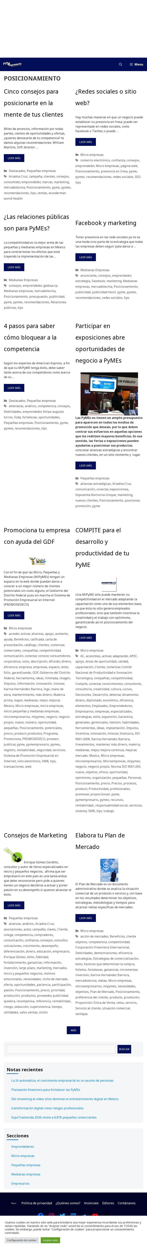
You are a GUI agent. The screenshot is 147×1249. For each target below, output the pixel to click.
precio (8, 733)
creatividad (101, 689)
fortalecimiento (15, 962)
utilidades (11, 1012)
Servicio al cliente (88, 1008)
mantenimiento (23, 695)
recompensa (25, 1001)
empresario (61, 951)
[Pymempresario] (12, 64)
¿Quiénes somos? (68, 1203)
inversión (10, 968)
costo (25, 661)
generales (82, 722)
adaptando (120, 656)
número (31, 722)
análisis (30, 406)
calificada (37, 639)
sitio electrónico (28, 761)
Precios (116, 783)
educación (44, 951)
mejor (43, 700)
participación (61, 984)
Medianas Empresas (23, 280)
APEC (133, 656)
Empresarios (84, 711)
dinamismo (130, 695)
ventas (42, 193)
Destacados (17, 171)
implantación (115, 728)
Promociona (12, 739)
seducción (21, 1007)
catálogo (30, 645)
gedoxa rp (50, 285)
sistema (81, 811)
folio (7, 672)
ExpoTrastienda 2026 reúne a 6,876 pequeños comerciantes (54, 1117)
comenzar (57, 645)
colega (8, 935)
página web (129, 166)
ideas (39, 678)
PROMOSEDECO (33, 739)
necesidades (32, 979)
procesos (129, 783)
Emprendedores (120, 706)
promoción (83, 506)
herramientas (85, 728)
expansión (109, 717)
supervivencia (40, 1007)
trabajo (109, 811)
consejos (62, 176)
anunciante (88, 275)
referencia (43, 1001)
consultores (132, 684)
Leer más (14, 158)
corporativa (12, 661)
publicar (9, 744)
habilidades (130, 722)
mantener (102, 744)
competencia (47, 406)
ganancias (35, 962)
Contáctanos (127, 1203)
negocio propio (98, 766)
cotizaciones (12, 946)
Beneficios (21, 639)
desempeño (49, 946)
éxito (64, 667)
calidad (123, 661)
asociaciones (13, 929)
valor (23, 1012)
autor (27, 929)
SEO (137, 177)
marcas (47, 182)
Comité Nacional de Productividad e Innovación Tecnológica (103, 672)
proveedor (44, 995)
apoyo (49, 634)
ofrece (103, 772)
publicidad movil (104, 292)
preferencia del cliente (91, 997)
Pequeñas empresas (41, 171)
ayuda (8, 639)
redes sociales (123, 177)
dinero (66, 661)
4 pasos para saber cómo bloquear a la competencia (30, 337)
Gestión (115, 722)
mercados (60, 968)
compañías (30, 650)
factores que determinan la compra (109, 964)
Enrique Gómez (15, 957)
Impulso (10, 683)
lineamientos (84, 744)
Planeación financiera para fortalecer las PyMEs (45, 1090)
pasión (9, 990)
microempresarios (17, 717)
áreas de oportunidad (101, 661)
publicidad (56, 296)
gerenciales (99, 722)
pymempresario (37, 744)
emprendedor (31, 182)
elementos (83, 706)
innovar (58, 683)
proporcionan (100, 794)
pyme (56, 187)
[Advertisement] (73, 29)
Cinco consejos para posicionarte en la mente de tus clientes (33, 102)
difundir (54, 661)
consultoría (83, 689)
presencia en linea (114, 171)
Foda (17, 417)
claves (51, 929)
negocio (51, 717)
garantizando (21, 672)
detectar (115, 695)
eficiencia (10, 667)
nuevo (19, 722)
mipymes (38, 717)
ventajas (81, 1014)
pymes (66, 187)
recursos (117, 800)
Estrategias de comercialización (115, 958)
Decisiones (83, 695)
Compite (81, 684)
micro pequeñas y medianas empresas (31, 711)
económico (110, 700)
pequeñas (11, 728)
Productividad (98, 789)
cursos (127, 689)
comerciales (12, 650)
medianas (31, 700)
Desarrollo (100, 695)
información (26, 683)
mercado (81, 755)
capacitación (84, 667)
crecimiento (31, 946)
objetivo (91, 772)
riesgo (8, 1007)
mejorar (54, 700)
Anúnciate (91, 1203)
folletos (80, 969)
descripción (39, 661)
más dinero (44, 695)
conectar (102, 489)
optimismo (83, 778)
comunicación (85, 489)
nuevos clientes (86, 500)
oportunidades (49, 417)
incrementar (128, 969)
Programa (50, 733)
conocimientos (112, 684)
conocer (43, 656)
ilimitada (51, 678)
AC (82, 656)
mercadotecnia (14, 187)
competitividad (50, 650)
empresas (40, 667)
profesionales (120, 789)
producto (115, 997)
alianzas (37, 634)
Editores (108, 1203)
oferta (8, 984)
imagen (64, 678)
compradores (43, 935)
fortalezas (29, 417)
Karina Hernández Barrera (23, 689)
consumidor (12, 182)
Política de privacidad (36, 1203)
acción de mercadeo (94, 936)
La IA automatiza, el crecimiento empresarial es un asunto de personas (62, 1080)
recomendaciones (16, 193)
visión (43, 1012)
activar (25, 634)
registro (9, 750)
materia (134, 744)
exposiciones (119, 489)
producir (20, 733)
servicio (130, 1003)
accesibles (93, 656)
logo (47, 689)
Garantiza (125, 717)
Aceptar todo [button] (50, 1240)
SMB (45, 761)
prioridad (58, 990)
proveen (53, 739)
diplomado (93, 700)
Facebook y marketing (105, 223)
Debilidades (12, 411)
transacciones (14, 766)
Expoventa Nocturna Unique (95, 495)
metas (102, 980)
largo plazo (27, 968)
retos (120, 1003)
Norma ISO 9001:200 (125, 766)
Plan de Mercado (102, 992)
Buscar (124, 1049)
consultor (60, 940)
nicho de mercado (55, 979)
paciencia (43, 984)
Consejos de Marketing (35, 835)
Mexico (9, 706)
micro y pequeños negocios (23, 973)
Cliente (100, 667)
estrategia (82, 281)
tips (33, 193)
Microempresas (114, 761)
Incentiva (82, 733)
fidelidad (42, 957)
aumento (61, 634)
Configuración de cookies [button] (22, 1240)
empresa (25, 667)
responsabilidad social (111, 805)
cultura (116, 689)
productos (35, 733)
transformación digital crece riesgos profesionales (47, 1108)
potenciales (53, 728)
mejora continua (112, 750)
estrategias (83, 717)
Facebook (98, 281)
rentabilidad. (26, 750)
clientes (49, 176)
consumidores (60, 656)
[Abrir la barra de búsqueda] (120, 64)
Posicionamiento (38, 187)
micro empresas (51, 706)
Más (73, 1030)
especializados (121, 711)
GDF (35, 672)
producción (12, 995)
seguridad (44, 750)
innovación (44, 683)
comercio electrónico (95, 160)
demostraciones (105, 953)
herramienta (25, 678)
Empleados (100, 706)
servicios (59, 750)
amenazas (16, 406)
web (28, 766)
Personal (134, 778)
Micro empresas (92, 155)
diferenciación (14, 951)
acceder (14, 634)
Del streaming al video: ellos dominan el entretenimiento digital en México (64, 1099)
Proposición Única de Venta (95, 1003)
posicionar (132, 500)
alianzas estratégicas (95, 484)
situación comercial (116, 1008)
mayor (18, 700)
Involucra (126, 733)
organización (101, 778)
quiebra (9, 1001)
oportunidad (47, 722)
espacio (54, 667)
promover (82, 794)
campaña (35, 176)
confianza (118, 160)
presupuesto (38, 296)
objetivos (82, 992)
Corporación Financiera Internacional (102, 947)
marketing (61, 182)
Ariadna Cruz (18, 176)
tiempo (57, 1007)
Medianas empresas (18, 291)
